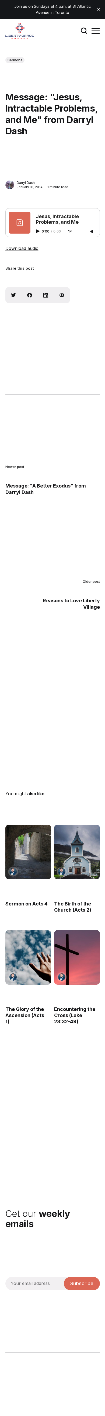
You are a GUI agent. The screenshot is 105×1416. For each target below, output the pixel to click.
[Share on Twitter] (13, 295)
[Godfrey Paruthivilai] (13, 871)
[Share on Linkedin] (46, 295)
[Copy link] (62, 295)
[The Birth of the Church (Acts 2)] (77, 852)
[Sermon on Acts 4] (28, 852)
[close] (98, 9)
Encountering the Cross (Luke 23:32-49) (74, 1015)
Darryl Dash (26, 183)
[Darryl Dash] (9, 184)
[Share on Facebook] (30, 295)
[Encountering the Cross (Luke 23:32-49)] (77, 957)
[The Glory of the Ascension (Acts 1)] (28, 957)
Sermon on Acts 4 (26, 903)
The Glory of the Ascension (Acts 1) (24, 1015)
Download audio (21, 248)
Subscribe (81, 1283)
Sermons (15, 60)
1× (70, 231)
